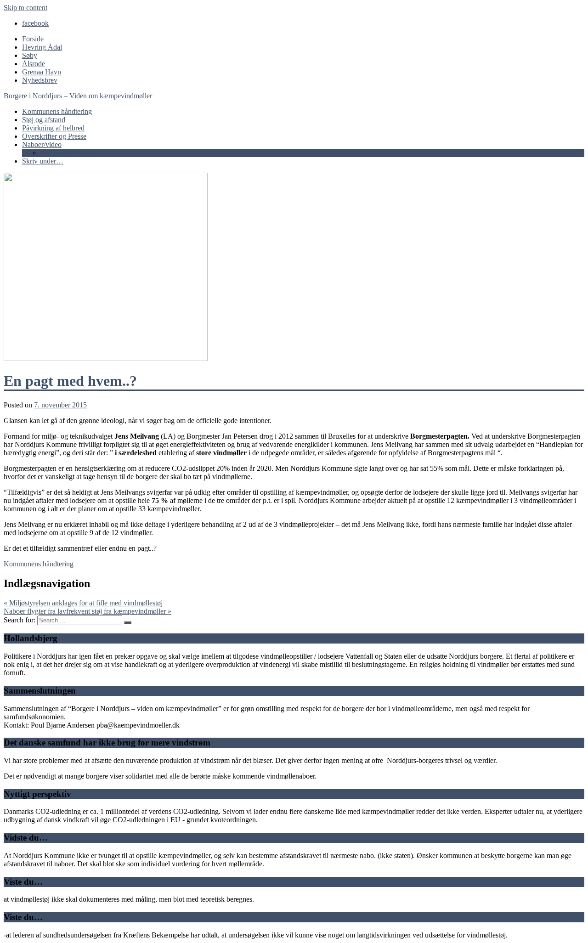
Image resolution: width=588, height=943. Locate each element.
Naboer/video (42, 144)
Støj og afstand (43, 120)
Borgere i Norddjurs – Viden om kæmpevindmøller (78, 96)
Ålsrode (33, 64)
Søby (29, 55)
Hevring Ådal (42, 47)
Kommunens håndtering (57, 111)
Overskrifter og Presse (54, 136)
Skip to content (25, 7)
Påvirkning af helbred (53, 128)
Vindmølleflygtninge (70, 153)
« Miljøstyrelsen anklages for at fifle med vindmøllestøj (83, 603)
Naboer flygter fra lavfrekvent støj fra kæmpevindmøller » (87, 611)
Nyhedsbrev (39, 80)
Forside (33, 39)
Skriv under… (42, 161)
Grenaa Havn (41, 72)
